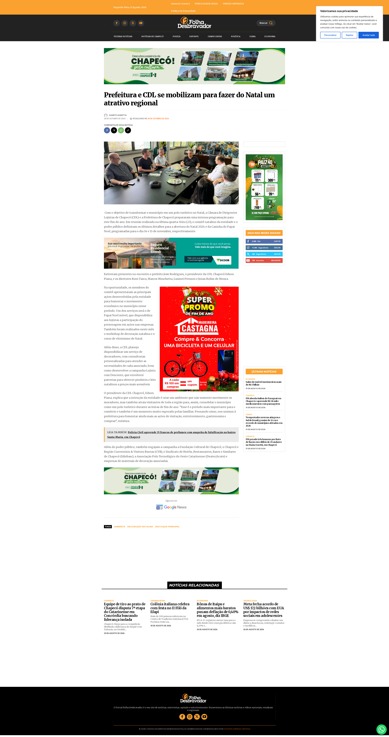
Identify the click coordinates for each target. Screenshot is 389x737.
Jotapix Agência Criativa (237, 729)
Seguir (277, 247)
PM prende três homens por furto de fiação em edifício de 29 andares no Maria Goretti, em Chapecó (264, 442)
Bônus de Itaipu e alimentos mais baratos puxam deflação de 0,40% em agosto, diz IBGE (217, 610)
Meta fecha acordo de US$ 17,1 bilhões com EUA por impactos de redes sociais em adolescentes (263, 610)
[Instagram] (124, 23)
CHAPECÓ (250, 396)
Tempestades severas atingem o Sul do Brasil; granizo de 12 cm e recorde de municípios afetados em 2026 (264, 421)
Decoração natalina (140, 526)
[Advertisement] (171, 553)
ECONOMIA (250, 379)
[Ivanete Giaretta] (106, 115)
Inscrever (276, 260)
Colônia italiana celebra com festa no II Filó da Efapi (169, 608)
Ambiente (119, 526)
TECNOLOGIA (250, 601)
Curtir (277, 241)
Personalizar (330, 35)
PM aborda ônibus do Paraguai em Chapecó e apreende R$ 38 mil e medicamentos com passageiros (263, 401)
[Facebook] (116, 23)
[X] (132, 23)
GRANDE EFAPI (157, 601)
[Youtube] (141, 23)
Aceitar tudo (369, 35)
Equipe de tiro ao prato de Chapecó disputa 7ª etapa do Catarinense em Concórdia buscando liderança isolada (124, 612)
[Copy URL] (128, 130)
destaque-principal (167, 526)
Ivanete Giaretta (118, 115)
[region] (349, 24)
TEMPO (249, 415)
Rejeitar (349, 35)
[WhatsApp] (121, 130)
